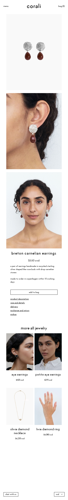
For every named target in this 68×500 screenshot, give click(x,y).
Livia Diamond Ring (48, 429)
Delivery (14, 307)
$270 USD (48, 380)
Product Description (19, 299)
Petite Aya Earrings (48, 374)
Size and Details (17, 303)
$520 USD (20, 380)
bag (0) (61, 6)
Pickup (13, 314)
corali (34, 6)
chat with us (10, 494)
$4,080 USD (48, 435)
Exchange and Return (19, 310)
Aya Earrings (20, 374)
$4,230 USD (20, 438)
